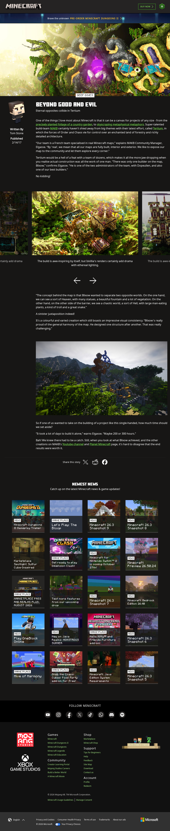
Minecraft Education (57, 754)
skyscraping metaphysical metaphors (120, 124)
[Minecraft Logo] (23, 6)
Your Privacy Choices (71, 824)
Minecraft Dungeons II (58, 742)
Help (86, 756)
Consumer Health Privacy (69, 819)
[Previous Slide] (77, 280)
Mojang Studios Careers (59, 768)
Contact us (88, 772)
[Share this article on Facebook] (104, 462)
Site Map (88, 764)
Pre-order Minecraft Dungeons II (94, 18)
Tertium (158, 128)
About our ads (119, 819)
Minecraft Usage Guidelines (60, 799)
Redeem (87, 786)
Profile (87, 782)
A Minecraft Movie (56, 776)
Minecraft (52, 738)
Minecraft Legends (56, 750)
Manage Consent (84, 799)
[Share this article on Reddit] (95, 462)
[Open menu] (162, 6)
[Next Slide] (93, 280)
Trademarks (104, 819)
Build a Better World (57, 772)
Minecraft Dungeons (57, 746)
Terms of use (90, 819)
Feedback (88, 760)
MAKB (54, 128)
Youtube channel (73, 444)
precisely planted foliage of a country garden (64, 124)
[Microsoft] (149, 819)
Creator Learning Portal (58, 764)
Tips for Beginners (92, 752)
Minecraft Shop (91, 742)
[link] (47, 714)
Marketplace (89, 738)
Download (88, 768)
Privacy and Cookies (45, 819)
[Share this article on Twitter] (85, 462)
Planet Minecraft (100, 444)
